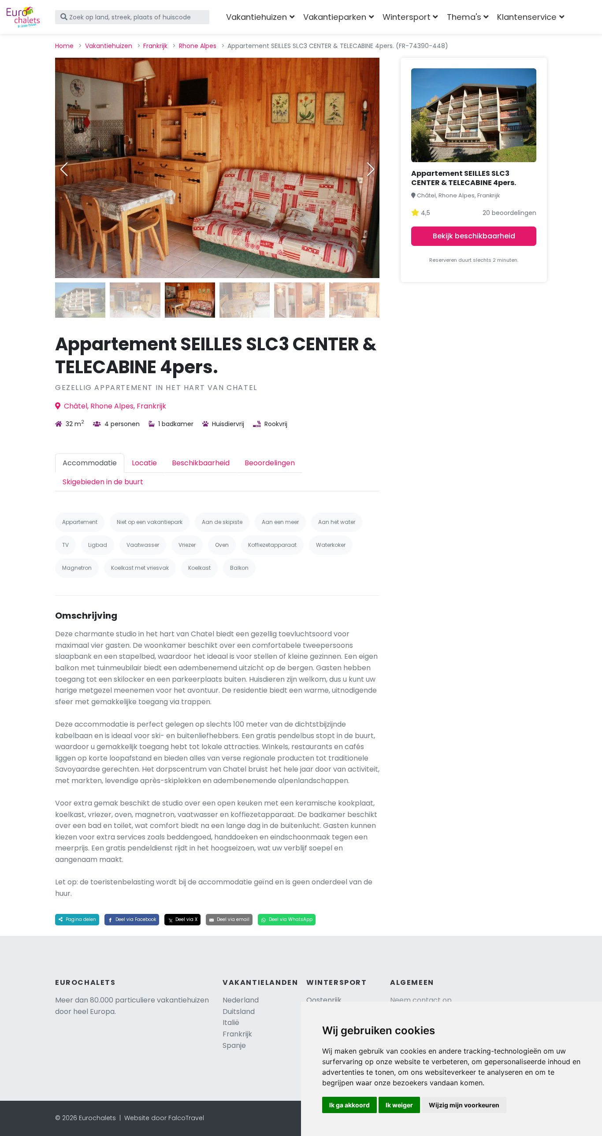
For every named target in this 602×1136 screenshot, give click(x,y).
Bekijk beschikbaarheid (474, 236)
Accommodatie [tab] (90, 463)
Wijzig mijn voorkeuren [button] (464, 1105)
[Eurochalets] (23, 17)
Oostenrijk (324, 1000)
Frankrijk (155, 45)
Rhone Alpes (197, 45)
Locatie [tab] (144, 463)
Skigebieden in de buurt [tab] (103, 482)
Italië (231, 1022)
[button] (370, 169)
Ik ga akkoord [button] (349, 1105)
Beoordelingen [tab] (270, 463)
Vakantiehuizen (108, 45)
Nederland (241, 1000)
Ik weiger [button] (399, 1105)
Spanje (234, 1045)
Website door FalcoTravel (164, 1118)
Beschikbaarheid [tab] (201, 463)
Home (64, 45)
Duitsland (239, 1011)
